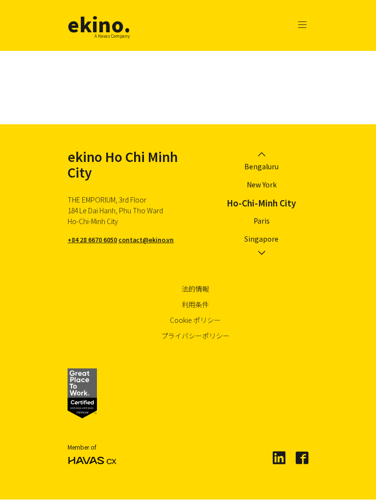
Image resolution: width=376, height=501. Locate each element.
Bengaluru (261, 166)
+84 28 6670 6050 (92, 239)
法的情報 (195, 289)
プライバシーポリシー (195, 336)
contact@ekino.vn (146, 239)
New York (262, 184)
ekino (99, 24)
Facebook (301, 457)
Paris (262, 221)
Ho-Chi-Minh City (261, 203)
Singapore (261, 239)
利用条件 (195, 304)
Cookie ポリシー (195, 320)
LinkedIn (278, 457)
